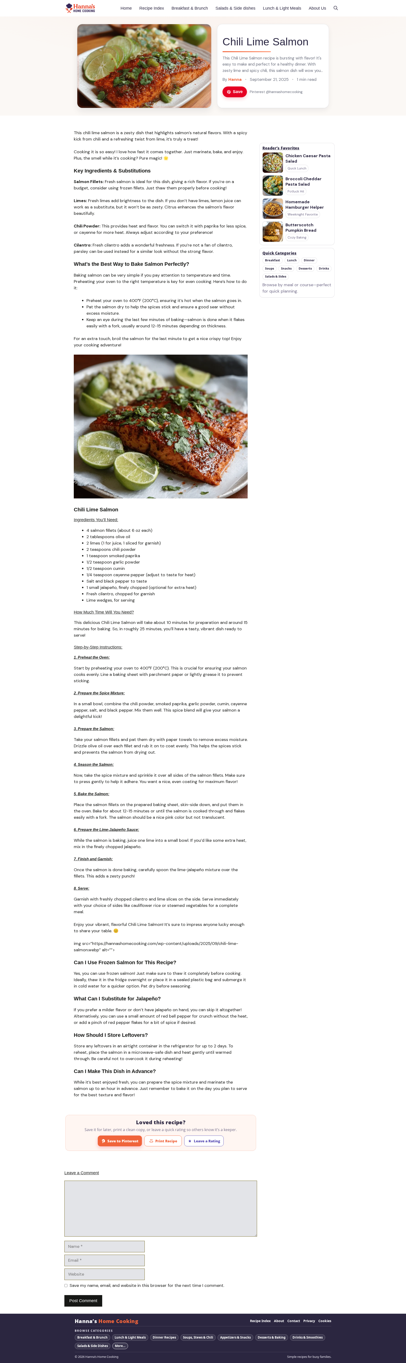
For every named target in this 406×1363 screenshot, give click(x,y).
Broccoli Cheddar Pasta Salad (303, 181)
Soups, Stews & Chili (198, 1337)
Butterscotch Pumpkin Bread (300, 227)
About (279, 1321)
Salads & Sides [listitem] (275, 276)
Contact (293, 1321)
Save (238, 91)
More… (120, 1346)
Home (126, 8)
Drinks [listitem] (324, 268)
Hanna (235, 79)
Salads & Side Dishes (92, 1346)
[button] (336, 8)
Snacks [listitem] (286, 268)
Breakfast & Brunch (190, 8)
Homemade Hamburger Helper (304, 204)
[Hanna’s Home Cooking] (80, 8)
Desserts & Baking (271, 1337)
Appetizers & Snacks (235, 1337)
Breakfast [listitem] (272, 260)
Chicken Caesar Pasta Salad (308, 158)
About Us (317, 8)
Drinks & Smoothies (308, 1337)
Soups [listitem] (269, 268)
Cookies (324, 1321)
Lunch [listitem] (292, 260)
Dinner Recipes (164, 1337)
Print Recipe (166, 1141)
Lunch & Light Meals (282, 8)
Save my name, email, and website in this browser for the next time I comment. (147, 1285)
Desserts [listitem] (305, 268)
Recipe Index (151, 8)
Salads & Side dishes (235, 8)
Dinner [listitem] (309, 260)
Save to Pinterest (122, 1141)
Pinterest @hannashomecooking (276, 92)
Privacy (309, 1321)
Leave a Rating (207, 1141)
